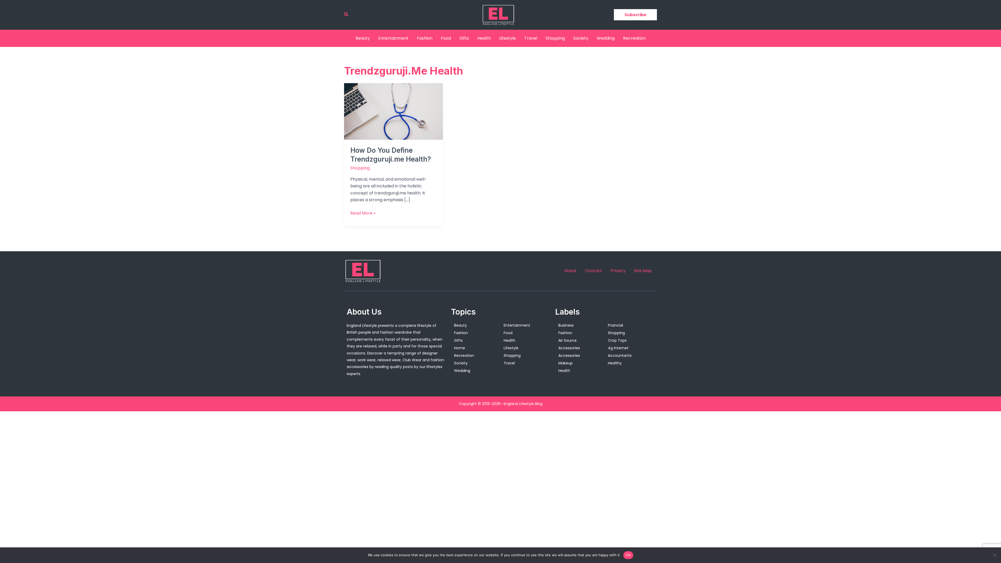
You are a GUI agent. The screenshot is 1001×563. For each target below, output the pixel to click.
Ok (628, 555)
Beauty (363, 38)
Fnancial (615, 325)
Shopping (555, 38)
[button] (346, 15)
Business (566, 325)
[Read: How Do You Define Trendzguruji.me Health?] (393, 111)
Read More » (362, 213)
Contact (593, 271)
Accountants (620, 355)
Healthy (615, 363)
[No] (994, 555)
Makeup (565, 363)
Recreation (634, 38)
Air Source (567, 340)
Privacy (618, 271)
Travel (530, 38)
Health (484, 38)
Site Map (643, 271)
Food (446, 38)
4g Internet (618, 348)
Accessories (569, 348)
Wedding (606, 38)
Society (580, 38)
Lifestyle (507, 38)
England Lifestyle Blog (523, 403)
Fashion (424, 38)
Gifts (464, 38)
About (570, 271)
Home (459, 348)
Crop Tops (617, 340)
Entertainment (393, 38)
